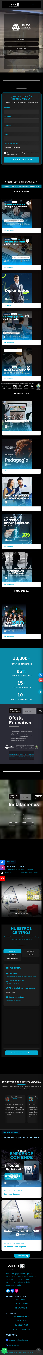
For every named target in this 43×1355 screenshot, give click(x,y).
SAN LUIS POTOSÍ (12, 825)
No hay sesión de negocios (15, 1247)
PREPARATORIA (21, 48)
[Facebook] (2, 862)
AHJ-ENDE (7, 1191)
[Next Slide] (37, 897)
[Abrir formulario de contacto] (40, 691)
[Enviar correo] (40, 680)
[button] (4, 1351)
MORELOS (32, 825)
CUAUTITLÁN (24, 822)
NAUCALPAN (17, 822)
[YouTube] (2, 878)
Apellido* (7, 116)
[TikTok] (2, 873)
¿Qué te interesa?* (11, 143)
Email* (6, 134)
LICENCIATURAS (21, 44)
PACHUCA (32, 822)
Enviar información (21, 160)
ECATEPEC (10, 822)
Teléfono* (8, 125)
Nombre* (7, 107)
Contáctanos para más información (23, 1053)
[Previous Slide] (6, 897)
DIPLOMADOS (21, 39)
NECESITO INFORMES (21, 57)
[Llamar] (40, 675)
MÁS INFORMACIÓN (9, 230)
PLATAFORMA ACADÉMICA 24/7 (38, 796)
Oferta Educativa (20, 720)
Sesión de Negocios (12, 1194)
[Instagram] (2, 867)
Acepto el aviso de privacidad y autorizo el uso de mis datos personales (22, 154)
